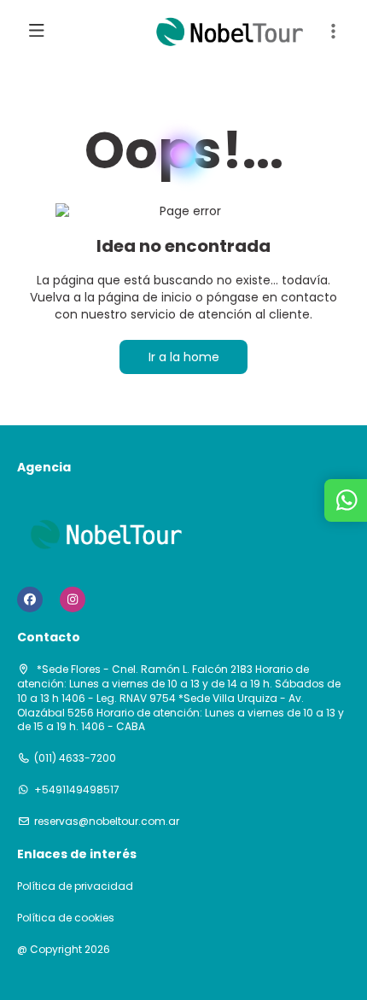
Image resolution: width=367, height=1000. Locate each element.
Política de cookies (65, 918)
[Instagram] (72, 599)
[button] (333, 32)
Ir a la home (184, 356)
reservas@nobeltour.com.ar (106, 821)
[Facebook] (30, 599)
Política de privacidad (75, 886)
